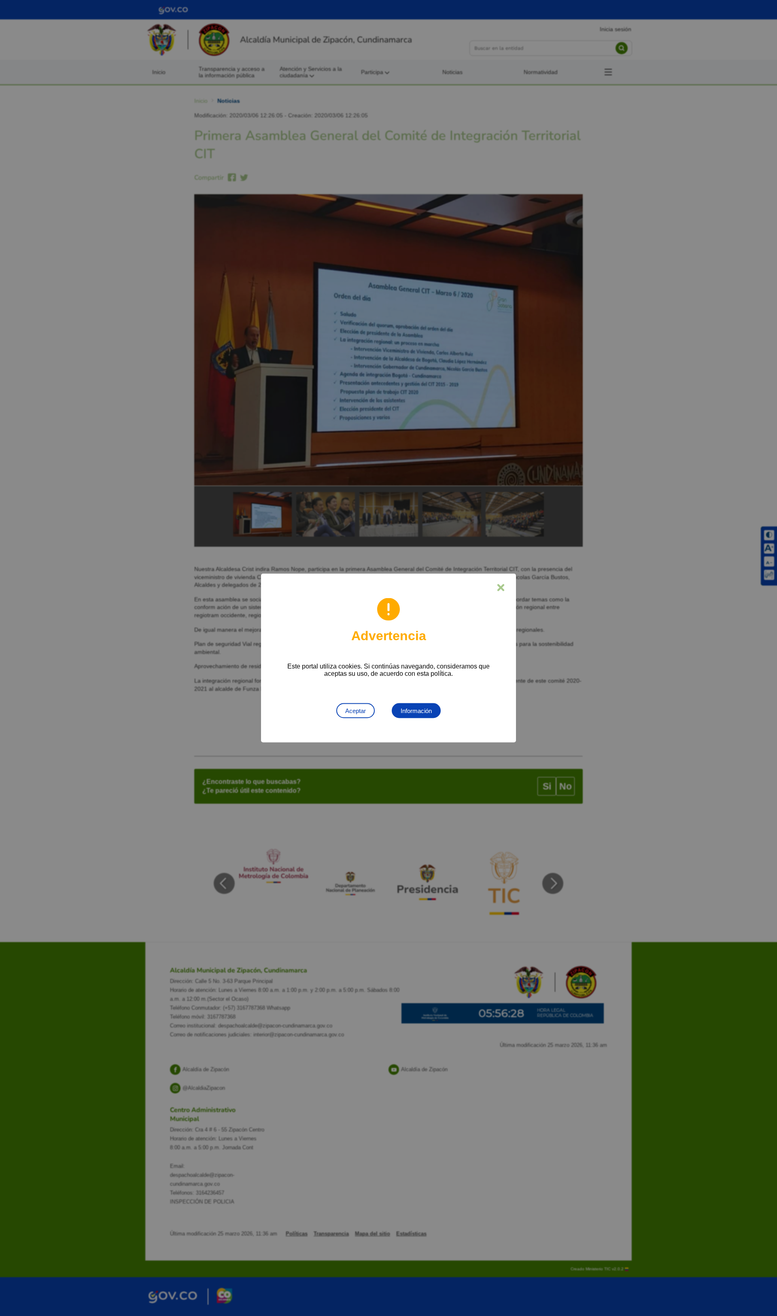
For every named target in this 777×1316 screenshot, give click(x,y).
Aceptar (355, 710)
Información (416, 710)
